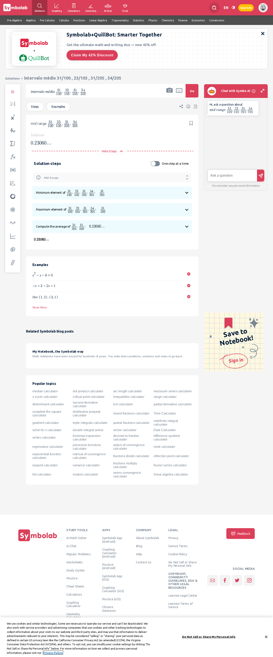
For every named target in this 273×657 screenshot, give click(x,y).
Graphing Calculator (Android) (109, 553)
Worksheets (74, 562)
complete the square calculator (46, 413)
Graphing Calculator (73, 604)
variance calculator (86, 465)
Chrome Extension (109, 608)
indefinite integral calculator (166, 422)
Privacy (173, 538)
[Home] (37, 541)
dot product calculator (88, 391)
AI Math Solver (76, 538)
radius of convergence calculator (129, 446)
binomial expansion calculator (87, 437)
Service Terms (178, 546)
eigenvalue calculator (47, 446)
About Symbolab (147, 538)
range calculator (165, 396)
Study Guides (75, 570)
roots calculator (164, 446)
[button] (169, 93)
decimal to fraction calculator (126, 437)
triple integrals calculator (90, 422)
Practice (71, 578)
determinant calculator (48, 404)
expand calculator (45, 465)
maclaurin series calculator (173, 391)
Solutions (12, 78)
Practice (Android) (109, 566)
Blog (139, 546)
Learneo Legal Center (182, 595)
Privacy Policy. (53, 652)
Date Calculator (165, 430)
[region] (136, 637)
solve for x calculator (46, 430)
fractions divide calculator (131, 456)
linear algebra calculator (171, 474)
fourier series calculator (170, 465)
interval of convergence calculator (89, 455)
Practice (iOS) (111, 599)
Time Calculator (165, 413)
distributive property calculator (87, 413)
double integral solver (88, 430)
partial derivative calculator (173, 404)
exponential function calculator (46, 455)
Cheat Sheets (75, 586)
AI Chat (71, 546)
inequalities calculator (128, 396)
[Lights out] (233, 7)
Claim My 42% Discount (92, 55)
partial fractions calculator (131, 422)
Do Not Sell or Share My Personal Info (182, 563)
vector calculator (124, 430)
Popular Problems (78, 554)
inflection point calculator (171, 456)
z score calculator (44, 396)
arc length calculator (127, 391)
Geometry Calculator (73, 615)
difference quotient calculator (167, 437)
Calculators (74, 594)
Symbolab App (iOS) (112, 577)
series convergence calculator (127, 474)
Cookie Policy (177, 554)
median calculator (45, 391)
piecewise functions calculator (87, 446)
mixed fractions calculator (131, 413)
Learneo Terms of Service (180, 605)
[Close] (266, 636)
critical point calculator (89, 396)
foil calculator (41, 474)
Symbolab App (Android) (112, 539)
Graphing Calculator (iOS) (113, 589)
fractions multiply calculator (125, 465)
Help (139, 554)
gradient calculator (45, 422)
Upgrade (246, 7)
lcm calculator (123, 404)
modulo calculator (85, 474)
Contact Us (143, 562)
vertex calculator (44, 437)
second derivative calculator (85, 404)
